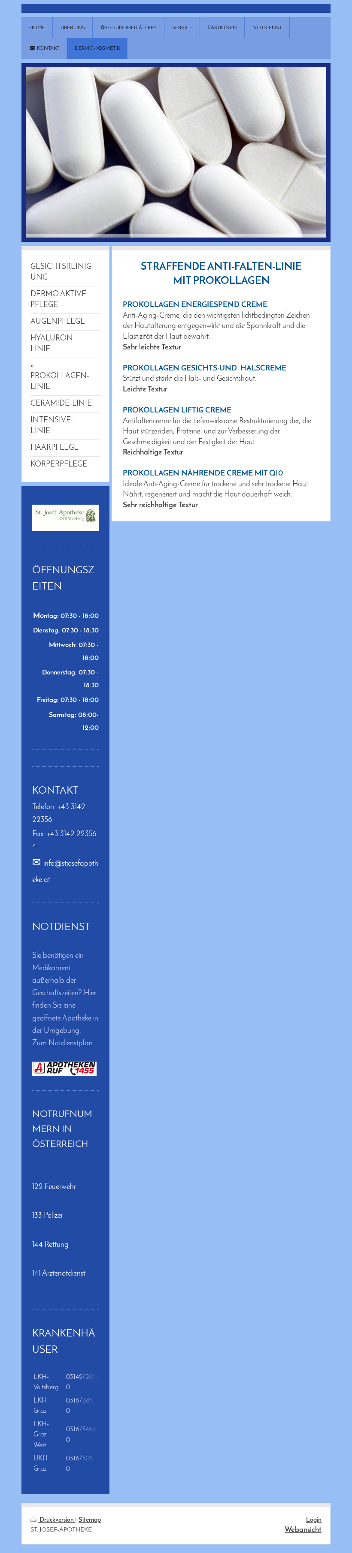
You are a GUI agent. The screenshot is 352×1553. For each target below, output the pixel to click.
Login (314, 1520)
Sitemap (90, 1520)
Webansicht (303, 1530)
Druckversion (56, 1520)
